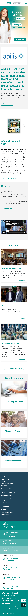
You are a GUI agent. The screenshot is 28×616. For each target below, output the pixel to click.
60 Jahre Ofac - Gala (6, 489)
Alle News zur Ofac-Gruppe (14, 368)
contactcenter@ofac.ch (12, 543)
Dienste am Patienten (6, 497)
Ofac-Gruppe (4, 485)
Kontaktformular (5, 514)
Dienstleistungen (8, 492)
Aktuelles (5, 506)
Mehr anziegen (7, 208)
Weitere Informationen (8, 613)
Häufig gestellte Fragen (7, 512)
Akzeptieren (24, 600)
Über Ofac (4, 477)
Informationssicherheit (6, 499)
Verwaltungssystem (6, 500)
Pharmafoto (4, 502)
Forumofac (4, 481)
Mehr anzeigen (7, 104)
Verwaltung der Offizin (6, 495)
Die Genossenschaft (6, 479)
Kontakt (4, 509)
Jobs (2, 487)
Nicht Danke (24, 605)
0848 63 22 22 (9, 541)
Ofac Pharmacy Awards (7, 483)
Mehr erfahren (20, 39)
